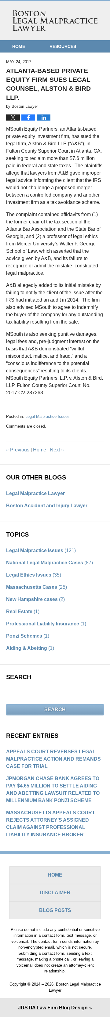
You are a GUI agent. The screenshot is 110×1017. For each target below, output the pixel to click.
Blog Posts (55, 910)
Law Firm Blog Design (53, 1007)
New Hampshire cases (35, 599)
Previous (17, 449)
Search (55, 709)
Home (18, 46)
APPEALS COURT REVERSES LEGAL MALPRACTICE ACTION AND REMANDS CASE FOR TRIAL (53, 759)
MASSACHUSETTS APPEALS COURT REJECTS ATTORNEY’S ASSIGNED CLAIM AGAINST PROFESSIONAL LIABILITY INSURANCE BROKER (50, 823)
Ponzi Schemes (27, 636)
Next (57, 449)
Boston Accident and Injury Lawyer (46, 505)
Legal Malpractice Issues (47, 416)
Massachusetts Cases (36, 587)
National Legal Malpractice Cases (49, 562)
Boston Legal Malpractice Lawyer (55, 20)
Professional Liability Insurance (46, 623)
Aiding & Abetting (30, 648)
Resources (63, 46)
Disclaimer (55, 892)
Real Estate (22, 611)
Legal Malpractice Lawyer (35, 493)
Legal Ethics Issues (33, 574)
